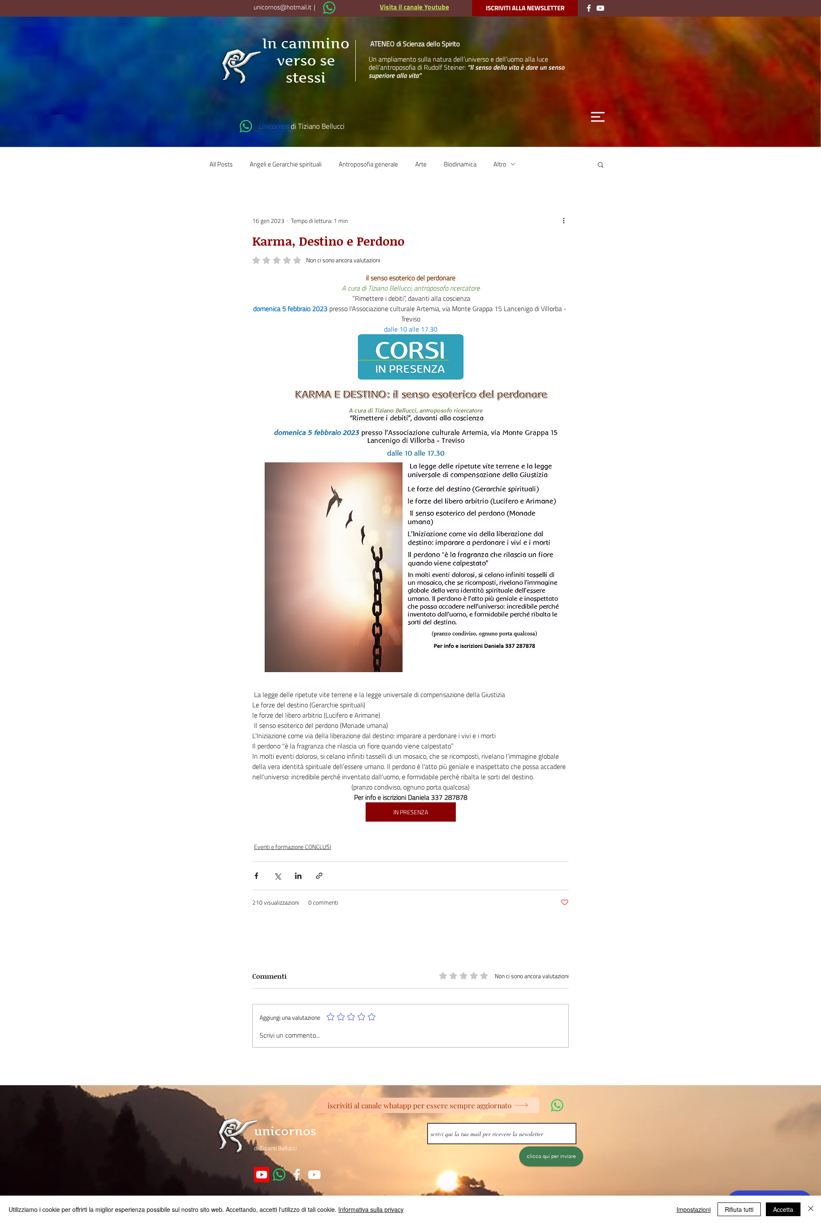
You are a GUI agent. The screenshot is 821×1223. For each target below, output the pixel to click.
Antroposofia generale (368, 164)
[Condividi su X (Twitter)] (277, 876)
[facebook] (296, 1174)
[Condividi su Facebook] (256, 876)
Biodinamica (460, 164)
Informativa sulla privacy (371, 1209)
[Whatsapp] (279, 1174)
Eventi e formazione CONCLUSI (292, 846)
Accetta (783, 1209)
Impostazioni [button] (693, 1209)
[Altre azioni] (563, 221)
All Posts (221, 164)
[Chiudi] (811, 1209)
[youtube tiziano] (314, 1174)
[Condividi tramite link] (319, 876)
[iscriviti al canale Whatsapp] (329, 7)
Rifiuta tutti (739, 1209)
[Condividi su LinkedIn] (298, 876)
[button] (598, 117)
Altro (499, 164)
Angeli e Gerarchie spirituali (286, 164)
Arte (421, 164)
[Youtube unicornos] (261, 1174)
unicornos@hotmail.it (282, 7)
